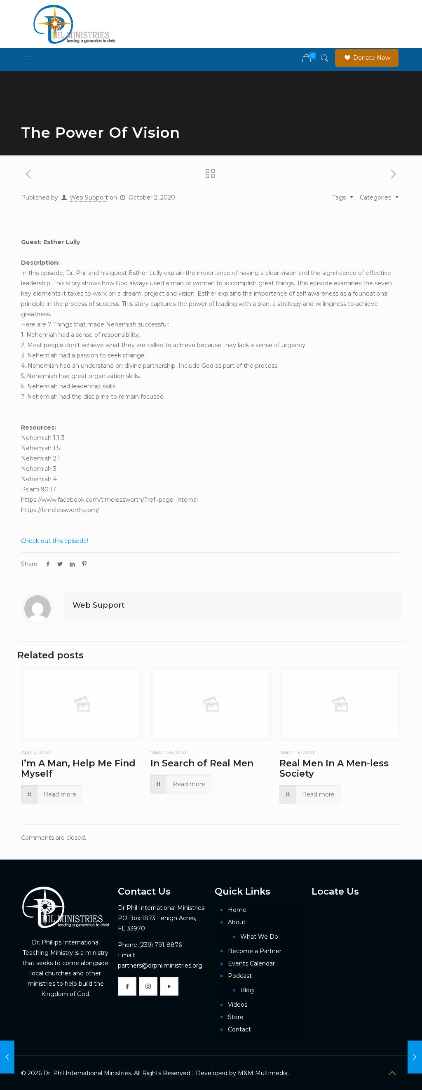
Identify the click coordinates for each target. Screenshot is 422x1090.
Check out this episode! (54, 541)
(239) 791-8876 (160, 945)
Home (237, 910)
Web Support (89, 197)
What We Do (259, 936)
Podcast (240, 976)
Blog (247, 990)
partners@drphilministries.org (160, 965)
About (237, 922)
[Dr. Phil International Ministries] (74, 24)
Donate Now (371, 57)
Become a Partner (254, 951)
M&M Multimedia (263, 1073)
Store (236, 1017)
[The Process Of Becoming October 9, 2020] (415, 1057)
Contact (239, 1029)
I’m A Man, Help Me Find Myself (78, 768)
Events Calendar (251, 963)
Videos (237, 1004)
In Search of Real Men (201, 763)
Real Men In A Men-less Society (334, 768)
